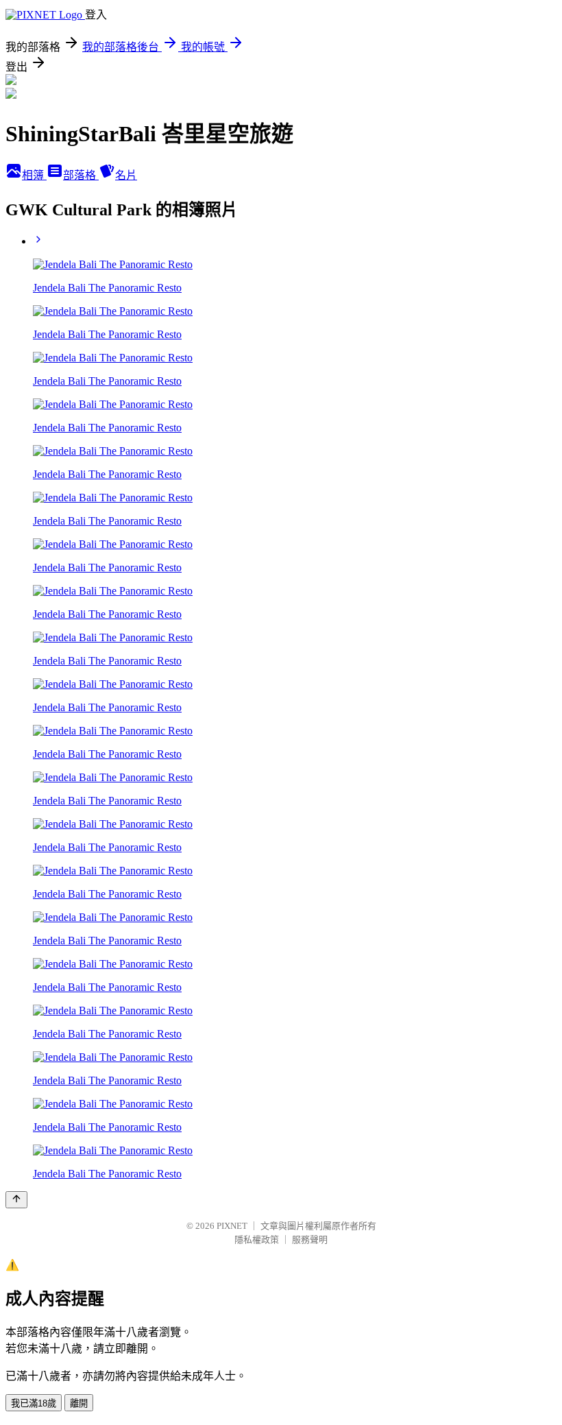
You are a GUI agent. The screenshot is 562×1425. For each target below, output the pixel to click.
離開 (79, 1403)
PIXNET (232, 1226)
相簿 (34, 175)
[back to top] (16, 1199)
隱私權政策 (256, 1239)
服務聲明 (310, 1239)
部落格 (81, 175)
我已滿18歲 (33, 1403)
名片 (126, 175)
